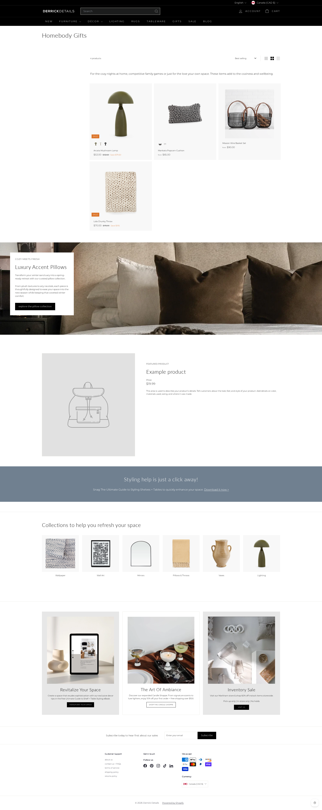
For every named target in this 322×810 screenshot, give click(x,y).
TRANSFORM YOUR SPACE (80, 705)
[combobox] (120, 11)
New (48, 21)
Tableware (156, 21)
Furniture (68, 21)
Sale (192, 21)
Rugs (135, 21)
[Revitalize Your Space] (80, 650)
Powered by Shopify (173, 802)
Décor (94, 21)
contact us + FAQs (113, 764)
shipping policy (112, 772)
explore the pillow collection (35, 306)
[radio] (96, 144)
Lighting (116, 21)
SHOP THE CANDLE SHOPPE (161, 705)
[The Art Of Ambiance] (161, 650)
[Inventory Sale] (241, 650)
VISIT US (241, 707)
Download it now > (216, 489)
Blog (207, 21)
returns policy (111, 776)
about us (109, 759)
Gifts (177, 21)
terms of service (112, 768)
